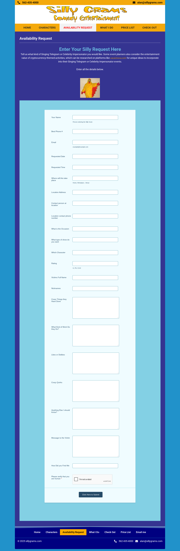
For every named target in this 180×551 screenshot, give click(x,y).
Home (27, 27)
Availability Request (78, 27)
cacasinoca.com (118, 57)
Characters (47, 27)
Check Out (149, 27)
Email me (141, 532)
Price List (128, 27)
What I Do (106, 27)
